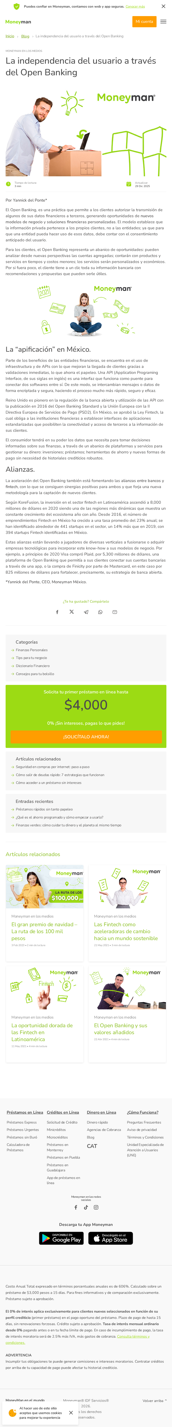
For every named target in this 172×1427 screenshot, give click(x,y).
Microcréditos (57, 1137)
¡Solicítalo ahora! (86, 737)
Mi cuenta (144, 21)
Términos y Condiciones (145, 1137)
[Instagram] (96, 1207)
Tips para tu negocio (31, 657)
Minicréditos (56, 1129)
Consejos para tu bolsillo (35, 673)
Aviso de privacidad (142, 1129)
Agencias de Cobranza (104, 1129)
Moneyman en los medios (24, 51)
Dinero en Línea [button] (101, 1112)
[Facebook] (57, 612)
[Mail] (114, 612)
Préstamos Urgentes (23, 1129)
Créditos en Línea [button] (63, 1112)
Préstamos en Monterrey (57, 1147)
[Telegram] (86, 612)
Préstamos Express (22, 1122)
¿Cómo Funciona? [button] (142, 1112)
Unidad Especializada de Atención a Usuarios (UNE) (145, 1150)
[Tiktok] (86, 1207)
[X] (71, 612)
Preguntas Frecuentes (144, 1122)
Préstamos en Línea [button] (25, 1112)
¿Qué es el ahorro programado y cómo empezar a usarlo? (59, 817)
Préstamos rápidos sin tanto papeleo (44, 809)
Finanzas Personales (31, 650)
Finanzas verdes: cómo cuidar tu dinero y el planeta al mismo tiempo (68, 825)
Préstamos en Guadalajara (57, 1168)
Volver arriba (153, 1400)
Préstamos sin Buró (22, 1137)
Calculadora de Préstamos (18, 1147)
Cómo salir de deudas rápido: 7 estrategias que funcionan (60, 774)
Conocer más (135, 6)
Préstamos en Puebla (63, 1157)
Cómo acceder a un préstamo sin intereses (49, 782)
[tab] (26, 1112)
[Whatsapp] (100, 612)
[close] (163, 6)
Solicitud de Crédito (62, 1122)
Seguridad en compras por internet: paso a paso (52, 766)
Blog (90, 1137)
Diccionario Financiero (32, 665)
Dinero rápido (97, 1122)
